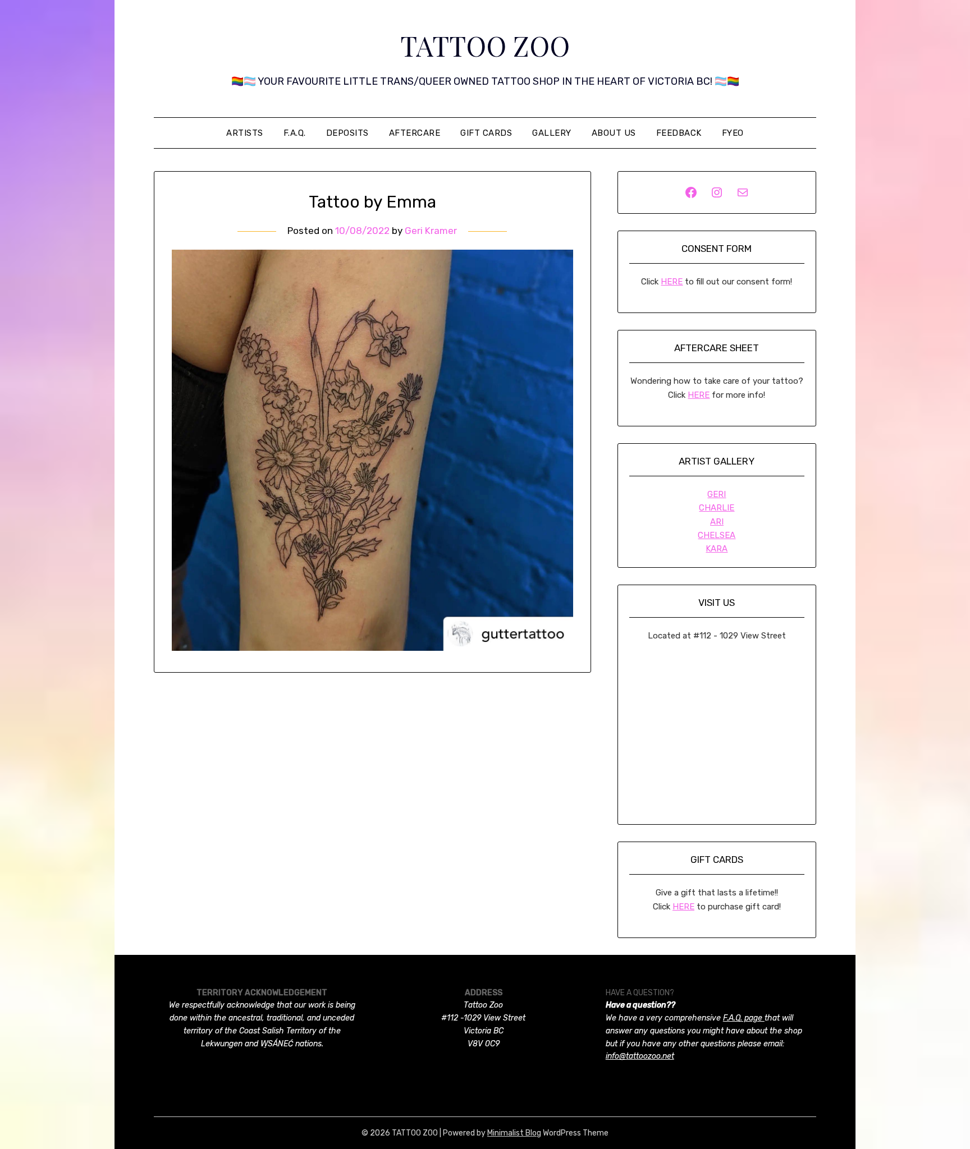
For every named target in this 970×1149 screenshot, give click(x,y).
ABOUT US (614, 133)
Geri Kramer (431, 230)
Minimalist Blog (514, 1133)
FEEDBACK (679, 133)
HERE (672, 282)
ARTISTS (244, 133)
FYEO (733, 133)
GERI (716, 494)
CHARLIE (716, 508)
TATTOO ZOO (485, 45)
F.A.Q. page (744, 1018)
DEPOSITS (347, 133)
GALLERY (551, 133)
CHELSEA (716, 535)
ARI (717, 522)
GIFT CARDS (486, 133)
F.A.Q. (294, 133)
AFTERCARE (415, 133)
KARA (717, 549)
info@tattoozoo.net (640, 1056)
